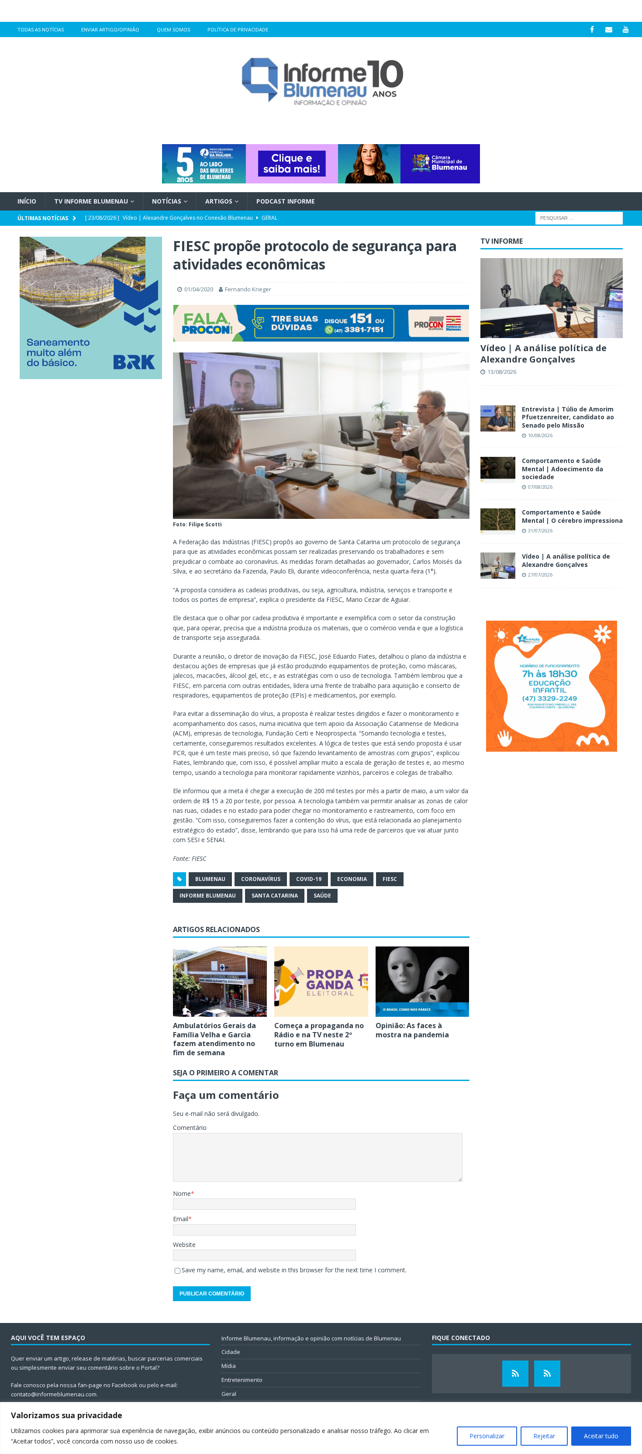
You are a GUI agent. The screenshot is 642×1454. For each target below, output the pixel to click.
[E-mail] (609, 29)
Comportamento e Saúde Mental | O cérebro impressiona (572, 516)
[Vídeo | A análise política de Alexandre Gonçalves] (551, 298)
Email (180, 1219)
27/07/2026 (540, 574)
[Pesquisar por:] (579, 218)
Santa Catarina (275, 895)
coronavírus (260, 879)
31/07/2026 (540, 530)
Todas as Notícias (40, 29)
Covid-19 (308, 879)
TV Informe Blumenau (91, 201)
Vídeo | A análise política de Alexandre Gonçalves (543, 353)
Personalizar (486, 1436)
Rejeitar (544, 1436)
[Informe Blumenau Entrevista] (547, 1374)
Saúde (322, 895)
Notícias (166, 201)
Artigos (218, 201)
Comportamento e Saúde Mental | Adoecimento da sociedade (562, 468)
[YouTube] (626, 29)
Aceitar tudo (601, 1436)
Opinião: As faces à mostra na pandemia (412, 1030)
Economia (352, 879)
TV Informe (501, 241)
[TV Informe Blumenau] (515, 1374)
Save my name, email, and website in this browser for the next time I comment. (294, 1270)
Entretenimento (241, 1380)
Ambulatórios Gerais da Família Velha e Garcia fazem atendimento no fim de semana (214, 1039)
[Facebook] (592, 29)
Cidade (230, 1352)
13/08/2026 (501, 372)
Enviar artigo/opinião (110, 29)
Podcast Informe (285, 201)
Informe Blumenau (207, 895)
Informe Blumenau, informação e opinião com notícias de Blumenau (311, 1338)
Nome (182, 1193)
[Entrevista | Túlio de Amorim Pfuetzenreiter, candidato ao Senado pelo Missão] (497, 418)
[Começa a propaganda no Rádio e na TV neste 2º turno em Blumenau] (321, 981)
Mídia (228, 1366)
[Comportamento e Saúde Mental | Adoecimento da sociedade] (497, 470)
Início (26, 201)
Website (184, 1244)
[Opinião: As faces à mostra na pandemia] (422, 981)
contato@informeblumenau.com (54, 1394)
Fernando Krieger (248, 289)
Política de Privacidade (237, 29)
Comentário (190, 1127)
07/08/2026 (540, 487)
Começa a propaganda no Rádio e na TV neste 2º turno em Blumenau (319, 1035)
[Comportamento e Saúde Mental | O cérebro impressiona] (497, 521)
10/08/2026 (540, 435)
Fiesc (390, 879)
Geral (228, 1394)
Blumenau (210, 879)
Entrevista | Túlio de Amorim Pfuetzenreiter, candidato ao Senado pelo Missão (568, 417)
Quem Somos (173, 29)
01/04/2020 (198, 289)
